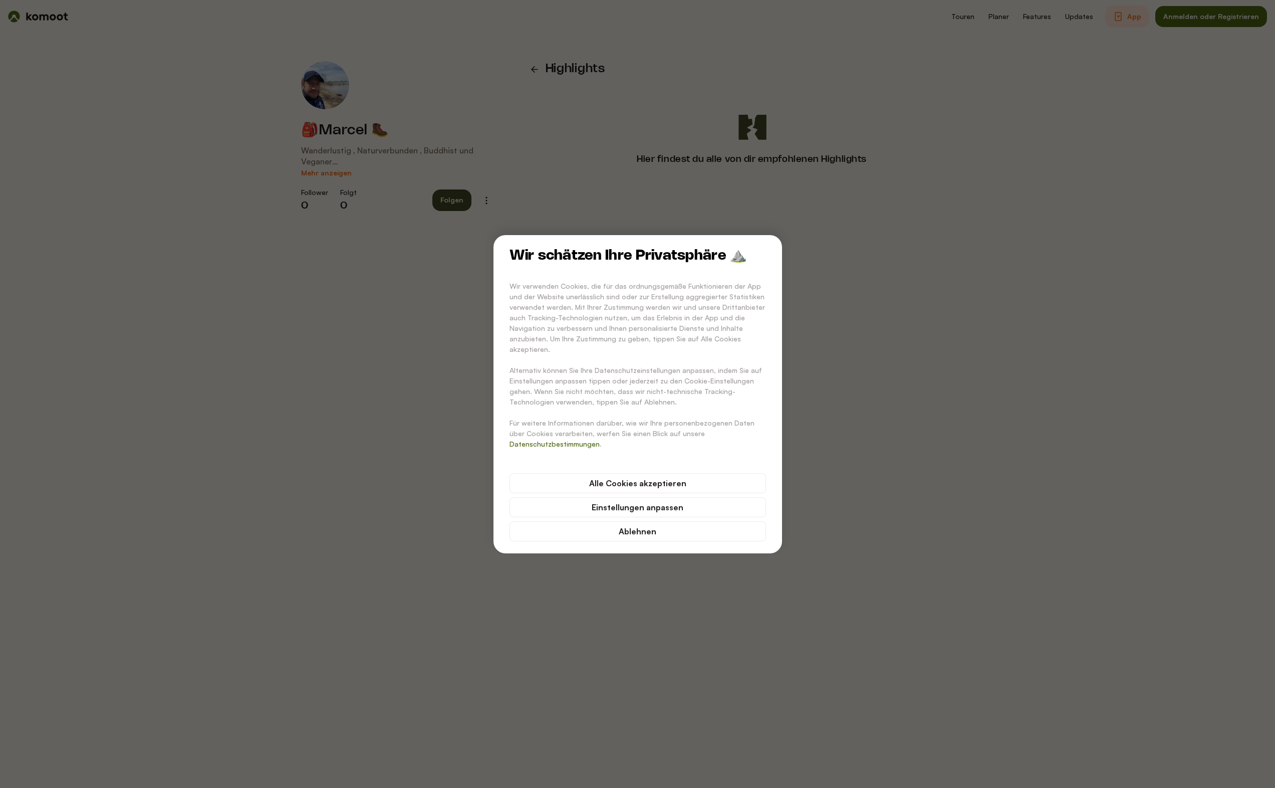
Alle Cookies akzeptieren (637, 483)
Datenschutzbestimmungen (554, 444)
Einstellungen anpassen (637, 507)
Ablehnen (637, 531)
